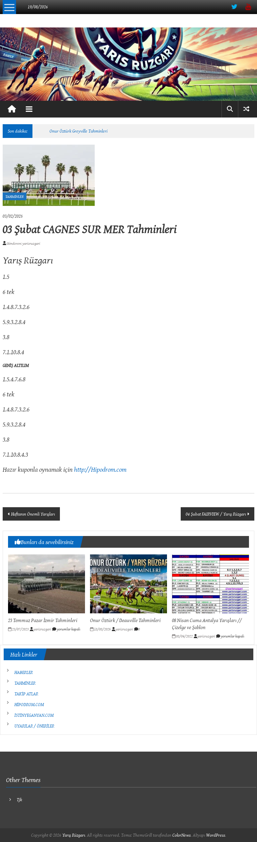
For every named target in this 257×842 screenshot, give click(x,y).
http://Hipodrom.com (100, 469)
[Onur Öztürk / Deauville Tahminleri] (128, 583)
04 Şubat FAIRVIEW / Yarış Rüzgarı (216, 514)
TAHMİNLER (14, 196)
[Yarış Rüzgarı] (128, 64)
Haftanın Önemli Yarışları (33, 514)
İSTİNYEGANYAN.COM (34, 715)
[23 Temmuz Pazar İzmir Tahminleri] (46, 583)
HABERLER (23, 672)
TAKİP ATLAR (26, 693)
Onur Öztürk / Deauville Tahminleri (125, 620)
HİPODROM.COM (29, 704)
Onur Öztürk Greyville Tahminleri (78, 131)
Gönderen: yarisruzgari (23, 243)
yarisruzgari (42, 629)
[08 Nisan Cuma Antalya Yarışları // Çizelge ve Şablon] (210, 583)
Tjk (19, 799)
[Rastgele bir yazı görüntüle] (246, 108)
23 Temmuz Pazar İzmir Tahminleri (42, 620)
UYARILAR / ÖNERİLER (34, 725)
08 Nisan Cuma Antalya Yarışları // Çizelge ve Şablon (207, 623)
